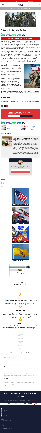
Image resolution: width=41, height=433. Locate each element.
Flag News (3, 184)
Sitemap (15, 430)
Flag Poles (5, 415)
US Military (3, 186)
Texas (19, 430)
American (5, 410)
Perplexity (8, 35)
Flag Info (2, 183)
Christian (22, 430)
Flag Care (2, 181)
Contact (2, 418)
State (4, 411)
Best (17, 430)
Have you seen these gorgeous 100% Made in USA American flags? (20, 1)
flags (6, 300)
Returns (2, 424)
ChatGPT (3, 35)
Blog (1, 416)
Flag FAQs (2, 182)
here (13, 430)
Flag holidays (26, 430)
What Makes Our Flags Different (6, 420)
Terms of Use (3, 426)
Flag (4, 409)
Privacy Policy (3, 425)
